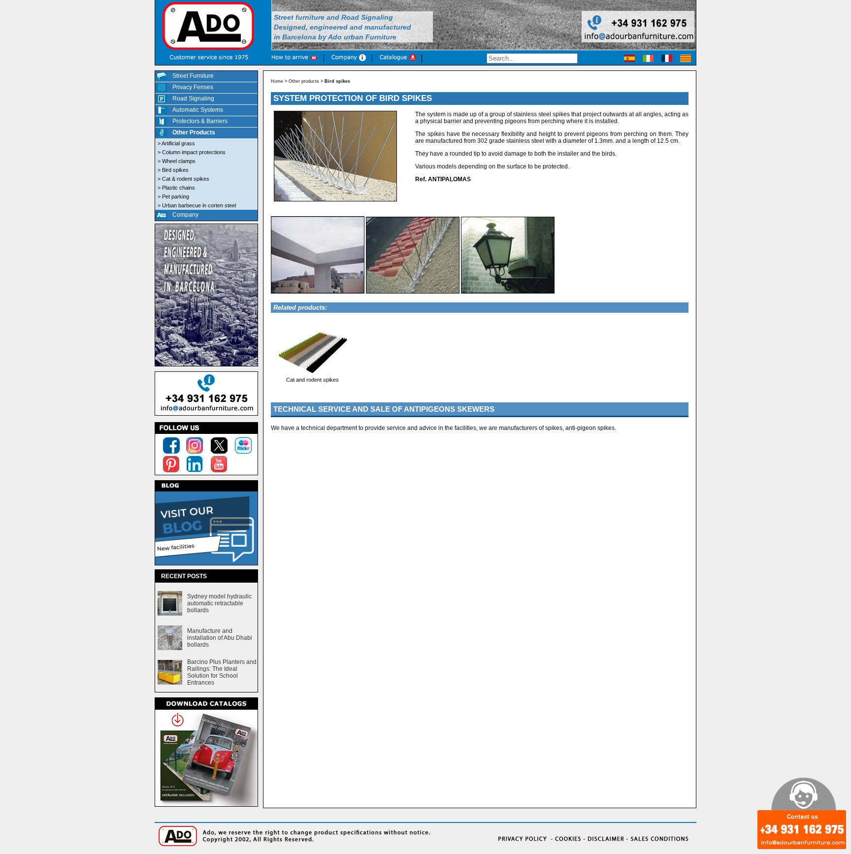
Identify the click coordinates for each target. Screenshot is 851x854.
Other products (304, 81)
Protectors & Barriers (200, 121)
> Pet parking (173, 196)
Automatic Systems (197, 109)
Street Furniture (193, 75)
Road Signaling (193, 98)
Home (277, 81)
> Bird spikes (173, 170)
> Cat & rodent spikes (183, 179)
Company (185, 214)
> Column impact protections (192, 152)
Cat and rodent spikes (312, 380)
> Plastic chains (176, 188)
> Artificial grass (176, 143)
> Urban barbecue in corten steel (197, 205)
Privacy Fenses (192, 87)
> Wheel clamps (177, 161)
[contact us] (206, 416)
